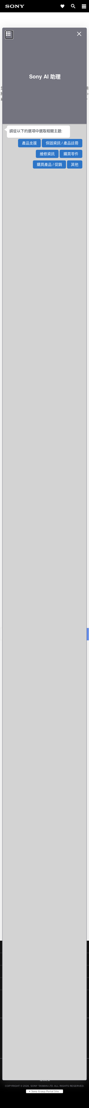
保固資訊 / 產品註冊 (62, 143)
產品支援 (29, 143)
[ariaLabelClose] (84, 6)
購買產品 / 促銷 (49, 164)
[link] (15, 6)
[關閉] (80, 35)
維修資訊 (47, 154)
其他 (74, 164)
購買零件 (71, 154)
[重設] (9, 35)
